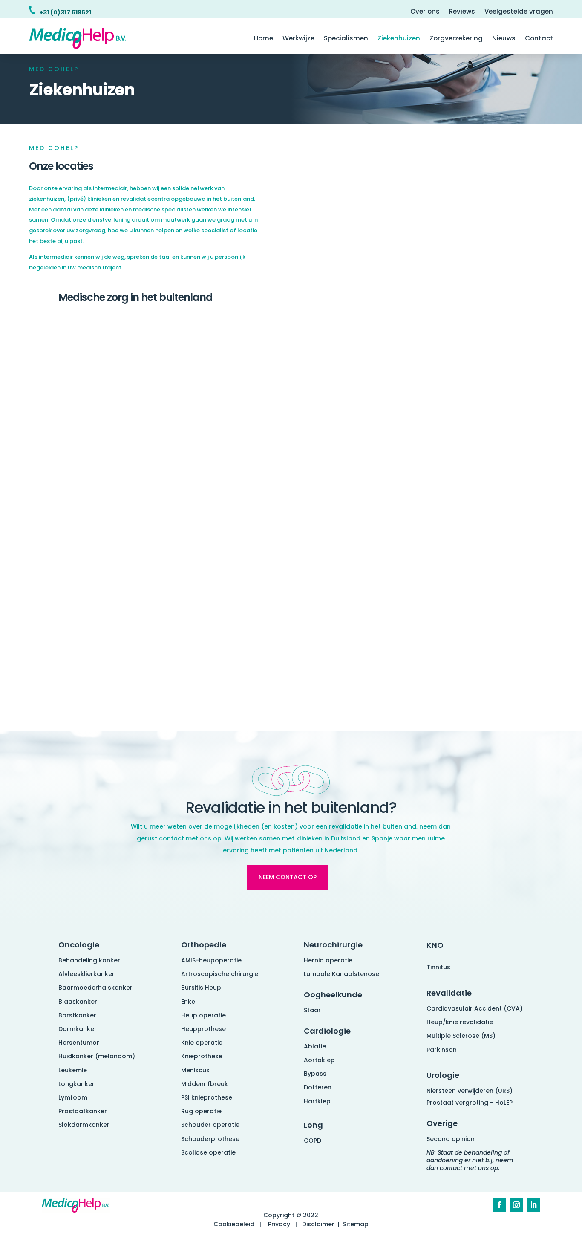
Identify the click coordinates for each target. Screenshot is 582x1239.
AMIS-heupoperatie (211, 960)
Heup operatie (203, 1015)
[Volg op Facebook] (499, 1205)
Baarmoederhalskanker (95, 987)
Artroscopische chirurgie (219, 974)
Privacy (279, 1224)
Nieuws (504, 39)
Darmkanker (77, 1029)
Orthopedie (203, 944)
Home (263, 39)
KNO (435, 945)
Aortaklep (319, 1060)
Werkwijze (298, 39)
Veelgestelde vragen (518, 12)
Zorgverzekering (456, 39)
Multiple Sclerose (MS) (461, 1035)
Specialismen (346, 39)
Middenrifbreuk (204, 1084)
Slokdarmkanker (83, 1125)
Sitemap (356, 1224)
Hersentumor (78, 1042)
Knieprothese (201, 1056)
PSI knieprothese (206, 1097)
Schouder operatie (210, 1125)
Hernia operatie (328, 960)
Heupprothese (203, 1029)
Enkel (189, 1001)
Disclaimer (318, 1224)
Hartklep (317, 1101)
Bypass (315, 1073)
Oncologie (78, 944)
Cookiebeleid (233, 1224)
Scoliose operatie (208, 1152)
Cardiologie (327, 1030)
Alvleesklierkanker (86, 974)
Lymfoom (72, 1097)
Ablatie (315, 1046)
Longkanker (76, 1084)
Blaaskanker (77, 1001)
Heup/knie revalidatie (459, 1022)
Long (313, 1125)
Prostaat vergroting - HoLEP (469, 1102)
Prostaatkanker (82, 1111)
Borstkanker (77, 1015)
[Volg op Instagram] (516, 1205)
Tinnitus (438, 967)
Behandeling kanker (89, 960)
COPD (312, 1140)
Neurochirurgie (333, 944)
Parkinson (441, 1049)
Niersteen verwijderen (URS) (469, 1090)
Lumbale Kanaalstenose (341, 974)
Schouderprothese (210, 1139)
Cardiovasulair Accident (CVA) (474, 1008)
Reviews (462, 12)
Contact (539, 39)
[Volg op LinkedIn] (533, 1205)
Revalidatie (449, 993)
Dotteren (317, 1087)
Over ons (425, 12)
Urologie (442, 1075)
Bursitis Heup (201, 987)
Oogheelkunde (333, 994)
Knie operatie (201, 1042)
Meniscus (195, 1070)
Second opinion (450, 1139)
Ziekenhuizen (398, 39)
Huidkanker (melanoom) (96, 1056)
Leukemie (72, 1070)
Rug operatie (201, 1111)
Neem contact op (288, 877)
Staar (312, 1010)
